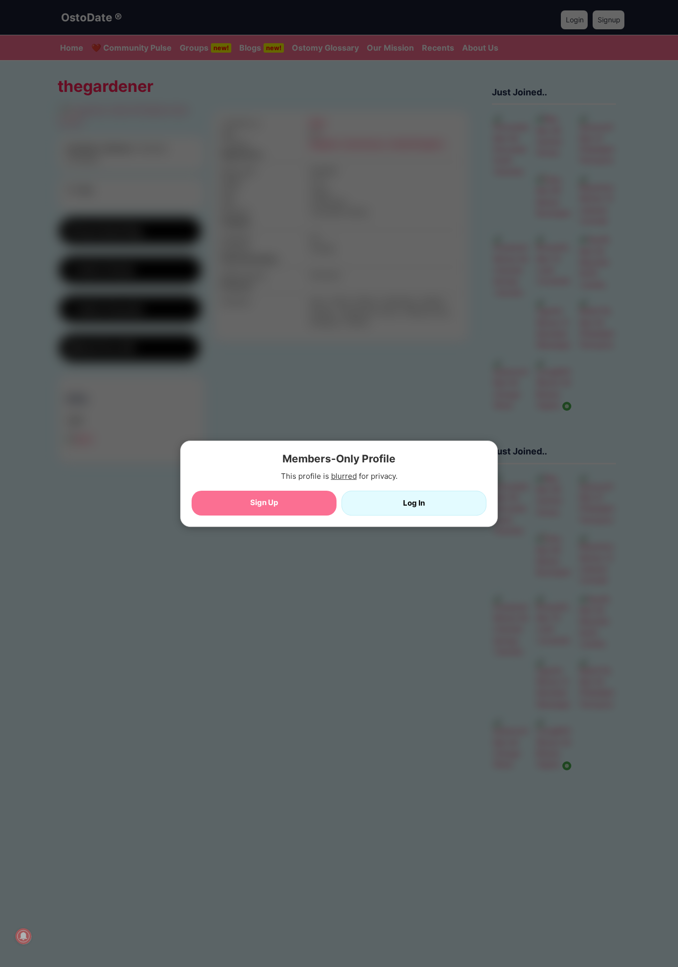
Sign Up (264, 502)
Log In (414, 502)
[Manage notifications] (23, 936)
